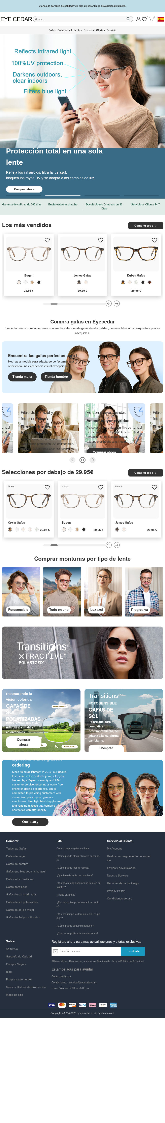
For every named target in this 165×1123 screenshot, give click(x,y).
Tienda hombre (56, 376)
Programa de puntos (19, 979)
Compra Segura (16, 964)
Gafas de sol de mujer (20, 909)
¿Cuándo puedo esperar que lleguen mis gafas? (78, 885)
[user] (138, 19)
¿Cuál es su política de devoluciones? (77, 933)
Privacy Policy (116, 890)
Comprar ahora (38, 452)
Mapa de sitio (14, 994)
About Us (12, 948)
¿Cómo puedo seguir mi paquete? (75, 925)
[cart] (151, 19)
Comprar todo (143, 225)
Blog (9, 971)
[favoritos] (144, 19)
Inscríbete (133, 951)
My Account (114, 848)
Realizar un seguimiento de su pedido (129, 858)
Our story (30, 822)
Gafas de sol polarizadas (22, 902)
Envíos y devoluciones (121, 867)
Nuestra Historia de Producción (26, 987)
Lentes (78, 30)
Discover (89, 30)
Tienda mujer (22, 376)
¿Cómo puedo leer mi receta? (73, 867)
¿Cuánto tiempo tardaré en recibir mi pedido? (78, 916)
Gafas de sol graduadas (21, 894)
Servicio (111, 30)
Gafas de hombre (17, 863)
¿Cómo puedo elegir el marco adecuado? (78, 858)
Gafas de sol (65, 30)
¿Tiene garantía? (66, 894)
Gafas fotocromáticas (19, 879)
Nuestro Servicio (117, 875)
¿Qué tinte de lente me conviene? (75, 875)
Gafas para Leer (16, 886)
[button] (23, 195)
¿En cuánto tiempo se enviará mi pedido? (78, 904)
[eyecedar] (16, 19)
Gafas (52, 30)
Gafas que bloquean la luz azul (25, 871)
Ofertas (100, 30)
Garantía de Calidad (19, 956)
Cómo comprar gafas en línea (73, 848)
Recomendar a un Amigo (123, 883)
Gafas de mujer (16, 856)
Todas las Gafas (16, 848)
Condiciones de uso (119, 898)
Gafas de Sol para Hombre (23, 917)
